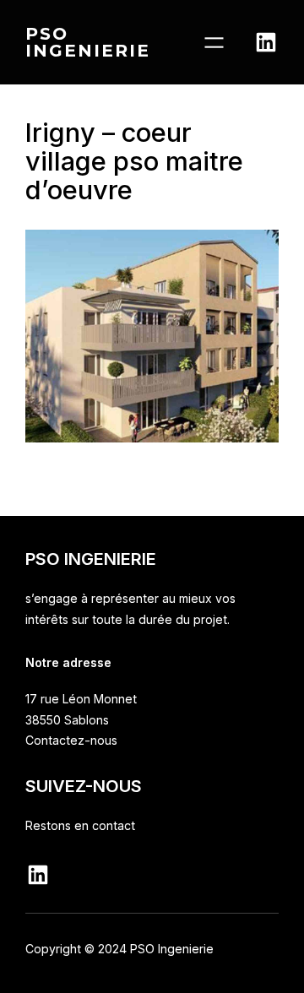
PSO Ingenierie (87, 42)
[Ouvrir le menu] (214, 43)
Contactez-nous (71, 740)
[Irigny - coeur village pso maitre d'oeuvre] (152, 438)
